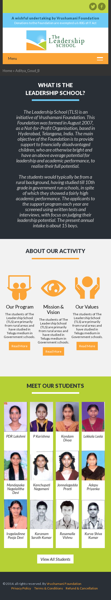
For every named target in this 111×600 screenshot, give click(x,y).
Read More (19, 346)
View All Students (55, 559)
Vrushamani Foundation (64, 584)
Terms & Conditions (48, 588)
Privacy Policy (21, 588)
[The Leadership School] (55, 40)
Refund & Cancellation (82, 588)
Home (7, 70)
